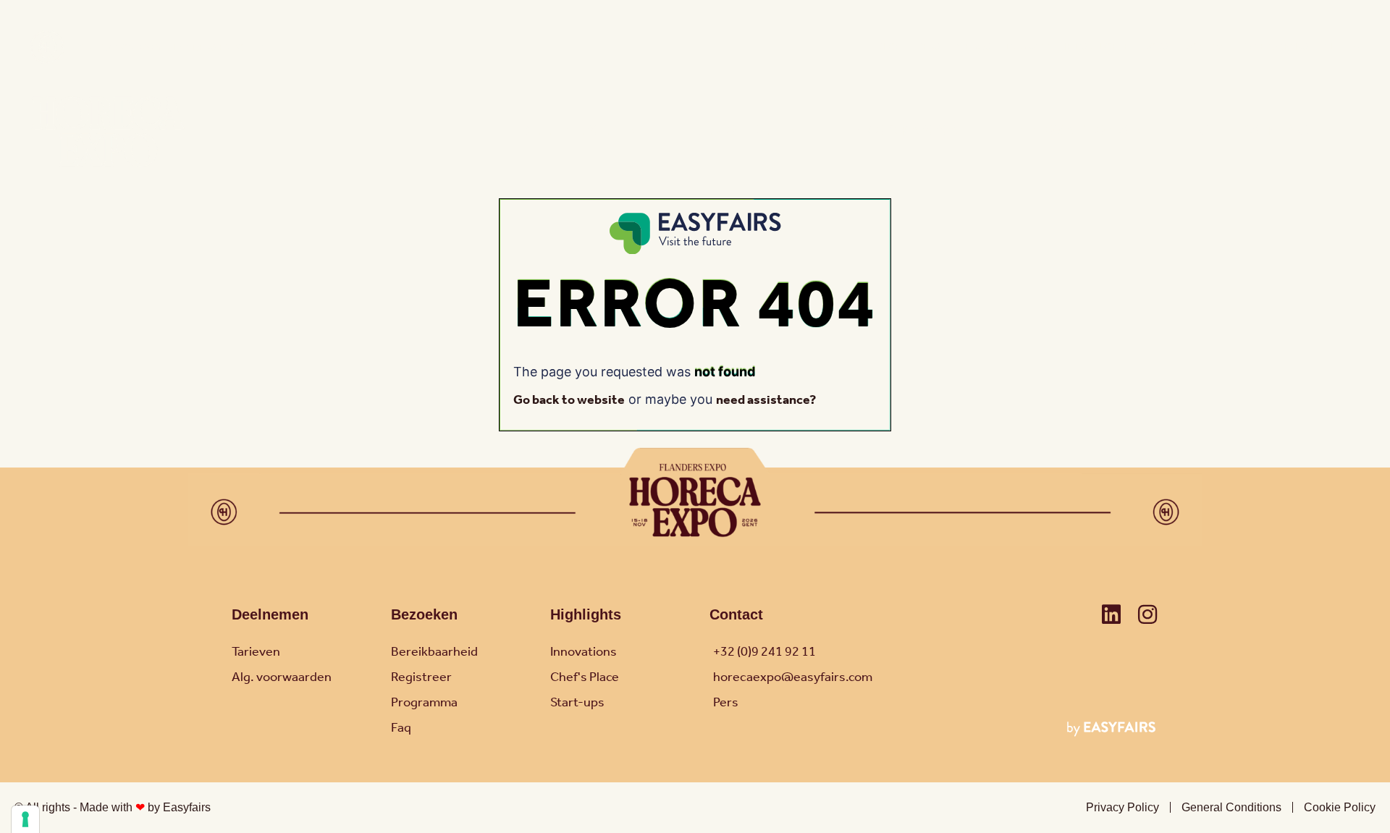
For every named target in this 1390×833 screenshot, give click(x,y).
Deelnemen (270, 614)
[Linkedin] (1111, 614)
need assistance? (766, 400)
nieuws (973, 47)
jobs (1156, 47)
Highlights (585, 614)
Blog (890, 47)
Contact (1206, 47)
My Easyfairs (1276, 47)
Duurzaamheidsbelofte (1067, 47)
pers (928, 47)
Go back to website (569, 400)
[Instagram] (1147, 614)
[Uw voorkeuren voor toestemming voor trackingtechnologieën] (25, 819)
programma (907, 131)
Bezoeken (424, 614)
